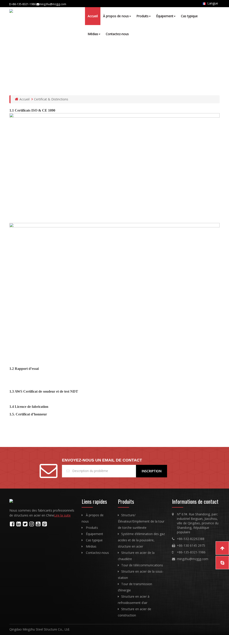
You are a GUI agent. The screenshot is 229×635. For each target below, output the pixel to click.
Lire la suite (62, 515)
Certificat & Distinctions (51, 99)
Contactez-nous (117, 34)
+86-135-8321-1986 (191, 552)
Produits (142, 16)
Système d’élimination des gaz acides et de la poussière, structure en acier (141, 540)
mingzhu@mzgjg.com (192, 559)
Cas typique (189, 16)
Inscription (151, 471)
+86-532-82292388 (190, 539)
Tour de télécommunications (142, 565)
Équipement (164, 16)
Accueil (93, 16)
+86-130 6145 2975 (191, 545)
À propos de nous (116, 16)
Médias (93, 34)
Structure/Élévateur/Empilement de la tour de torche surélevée (141, 521)
